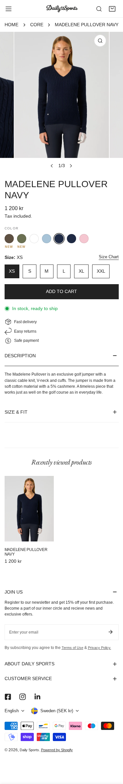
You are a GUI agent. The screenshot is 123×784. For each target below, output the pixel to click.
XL (81, 271)
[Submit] (110, 631)
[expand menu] (8, 8)
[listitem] (9, 238)
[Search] (99, 8)
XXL (101, 271)
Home (11, 24)
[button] (112, 8)
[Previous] (52, 166)
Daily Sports (29, 750)
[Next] (71, 166)
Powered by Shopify (57, 750)
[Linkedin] (37, 697)
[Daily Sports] (62, 8)
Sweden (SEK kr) (56, 711)
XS (12, 271)
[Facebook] (7, 697)
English (12, 711)
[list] (61, 101)
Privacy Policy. (99, 648)
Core (36, 24)
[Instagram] (22, 697)
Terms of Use (72, 648)
